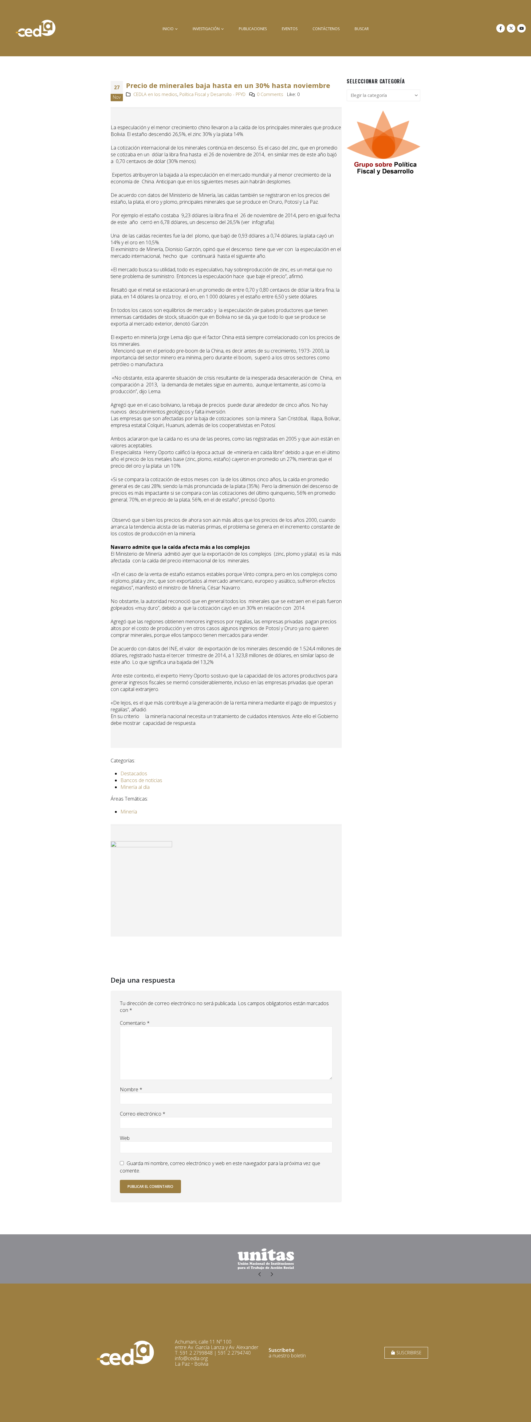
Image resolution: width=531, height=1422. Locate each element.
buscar (362, 28)
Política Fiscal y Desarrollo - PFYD (212, 94)
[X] (511, 28)
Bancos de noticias (141, 780)
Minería (128, 811)
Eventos (289, 28)
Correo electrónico (142, 1113)
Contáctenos (326, 28)
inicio (168, 28)
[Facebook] (500, 28)
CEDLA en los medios (155, 94)
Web (125, 1138)
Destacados (133, 773)
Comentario (135, 1023)
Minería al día (135, 787)
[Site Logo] (35, 28)
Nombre (131, 1089)
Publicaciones (253, 28)
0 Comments (270, 94)
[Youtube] (521, 28)
